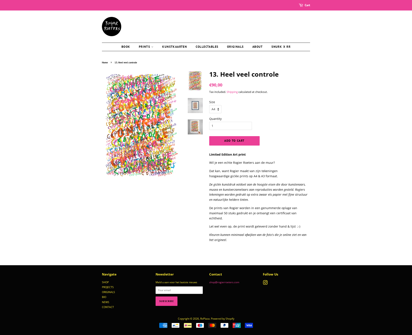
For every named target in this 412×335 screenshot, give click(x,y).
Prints (145, 47)
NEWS (105, 302)
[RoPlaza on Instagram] (265, 283)
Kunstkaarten (174, 47)
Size (212, 102)
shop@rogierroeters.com (224, 282)
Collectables (207, 47)
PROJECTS (108, 287)
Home (105, 62)
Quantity (215, 119)
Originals (235, 47)
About (257, 47)
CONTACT (108, 307)
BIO (104, 297)
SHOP (105, 282)
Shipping (232, 92)
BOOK (125, 47)
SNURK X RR (281, 47)
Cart (307, 5)
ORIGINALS (108, 292)
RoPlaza (205, 318)
